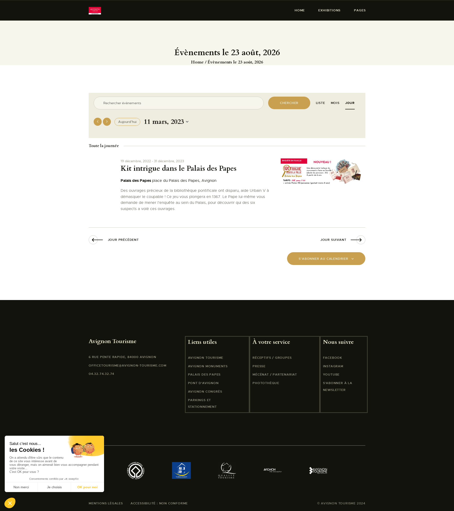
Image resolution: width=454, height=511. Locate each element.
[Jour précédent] (98, 122)
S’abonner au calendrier (323, 259)
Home (197, 62)
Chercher (289, 103)
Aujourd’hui (127, 122)
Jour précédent (123, 240)
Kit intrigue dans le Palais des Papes (178, 168)
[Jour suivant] (107, 122)
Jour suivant (333, 240)
